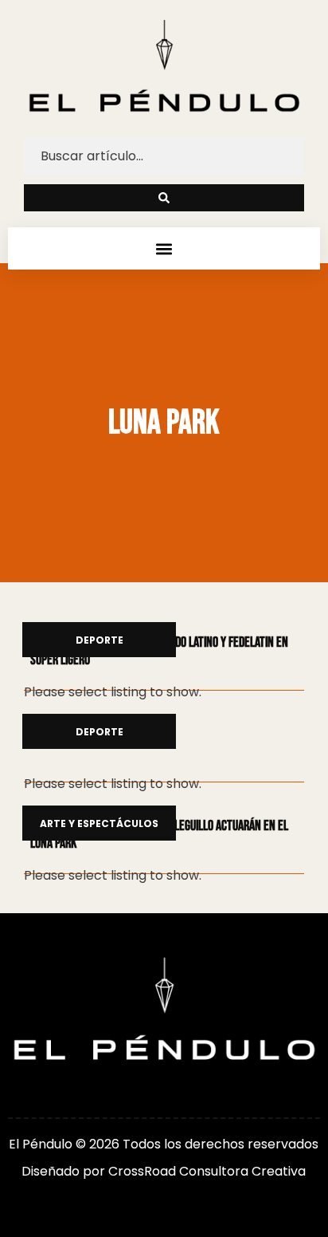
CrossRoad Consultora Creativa (207, 1171)
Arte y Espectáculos (99, 824)
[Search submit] (164, 197)
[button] (163, 248)
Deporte (99, 641)
